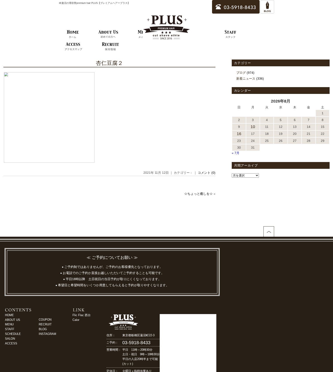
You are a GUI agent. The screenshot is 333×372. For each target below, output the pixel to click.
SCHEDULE (13, 334)
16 (239, 133)
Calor (75, 320)
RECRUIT (45, 324)
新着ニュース (245, 78)
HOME (9, 315)
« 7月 (235, 153)
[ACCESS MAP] (73, 47)
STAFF (9, 329)
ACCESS (11, 343)
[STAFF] (230, 34)
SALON (10, 338)
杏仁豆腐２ (109, 63)
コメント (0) (206, 172)
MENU (9, 324)
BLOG (43, 329)
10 (253, 126)
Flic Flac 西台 (81, 315)
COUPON (45, 319)
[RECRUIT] (110, 47)
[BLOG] (267, 11)
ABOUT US (12, 320)
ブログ (241, 72)
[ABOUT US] (108, 34)
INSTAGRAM (47, 334)
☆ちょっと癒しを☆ (198, 194)
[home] (73, 34)
